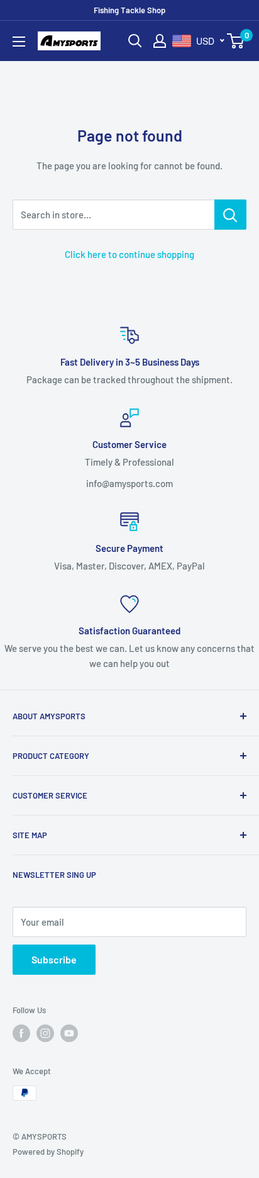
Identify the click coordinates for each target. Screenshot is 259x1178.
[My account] (159, 41)
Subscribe (54, 959)
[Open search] (135, 41)
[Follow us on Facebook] (21, 1033)
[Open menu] (19, 41)
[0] (236, 40)
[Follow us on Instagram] (45, 1033)
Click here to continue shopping (129, 254)
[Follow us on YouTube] (69, 1033)
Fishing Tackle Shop (129, 10)
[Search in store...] (230, 214)
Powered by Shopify (48, 1152)
